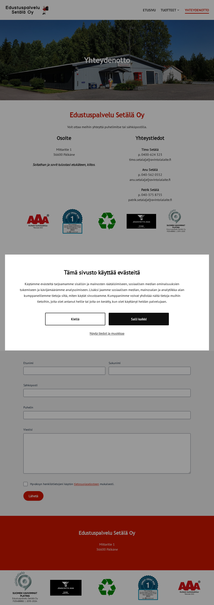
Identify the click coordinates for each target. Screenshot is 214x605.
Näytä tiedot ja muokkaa (107, 333)
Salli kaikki (139, 319)
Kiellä (75, 319)
